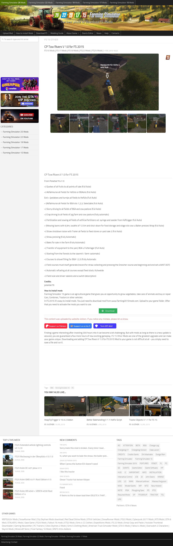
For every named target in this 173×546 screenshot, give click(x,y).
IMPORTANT (134, 472)
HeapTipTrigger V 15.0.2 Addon (58, 420)
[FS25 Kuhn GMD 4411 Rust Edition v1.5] (8, 483)
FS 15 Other (51, 39)
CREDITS (121, 454)
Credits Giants (133, 454)
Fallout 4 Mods (138, 526)
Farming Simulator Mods (13, 2)
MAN (131, 481)
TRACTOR (154, 495)
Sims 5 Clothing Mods (77, 526)
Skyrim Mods (8, 529)
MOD (120, 486)
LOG (119, 481)
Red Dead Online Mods (75, 519)
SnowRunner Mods (110, 519)
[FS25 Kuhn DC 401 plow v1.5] (8, 471)
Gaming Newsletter (23, 526)
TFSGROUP (142, 495)
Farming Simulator (125, 459)
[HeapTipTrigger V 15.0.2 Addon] (65, 406)
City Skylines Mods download (50, 519)
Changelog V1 (123, 450)
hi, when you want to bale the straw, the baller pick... (84, 456)
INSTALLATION (155, 472)
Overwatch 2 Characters (157, 526)
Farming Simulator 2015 (127, 463)
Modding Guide (57, 33)
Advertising (5, 542)
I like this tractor (67, 471)
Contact (14, 542)
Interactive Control (125, 477)
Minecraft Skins (22, 529)
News (99, 33)
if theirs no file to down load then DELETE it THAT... (83, 495)
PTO (154, 490)
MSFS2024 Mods (10, 519)
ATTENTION (128, 445)
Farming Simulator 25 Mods (11, 536)
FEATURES (144, 463)
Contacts (115, 33)
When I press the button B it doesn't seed (79, 464)
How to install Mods (24, 33)
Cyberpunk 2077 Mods (143, 519)
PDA (127, 490)
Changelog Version (139, 450)
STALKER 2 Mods (15, 522)
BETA (138, 445)
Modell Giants (130, 486)
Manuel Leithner (142, 481)
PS (148, 490)
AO (119, 445)
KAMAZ (161, 477)
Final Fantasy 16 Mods (41, 529)
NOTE (120, 490)
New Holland (156, 486)
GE (119, 468)
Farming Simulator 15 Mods (15, 152)
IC (125, 472)
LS (125, 481)
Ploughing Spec (138, 490)
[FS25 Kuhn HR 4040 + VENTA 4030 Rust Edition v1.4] (8, 494)
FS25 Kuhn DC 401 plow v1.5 (28, 468)
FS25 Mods (41, 522)
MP (140, 486)
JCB (136, 477)
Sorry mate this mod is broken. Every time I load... (82, 448)
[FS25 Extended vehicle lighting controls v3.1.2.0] (8, 448)
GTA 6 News (131, 505)
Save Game (30, 522)
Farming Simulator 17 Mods (15, 147)
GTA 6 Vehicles (94, 519)
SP (134, 495)
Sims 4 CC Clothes (84, 522)
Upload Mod (8, 33)
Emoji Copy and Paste (134, 522)
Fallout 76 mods (55, 522)
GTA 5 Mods (124, 526)
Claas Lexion (154, 450)
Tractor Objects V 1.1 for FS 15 (143, 420)
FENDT (154, 463)
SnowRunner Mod (27, 519)
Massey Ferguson (159, 481)
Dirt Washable (147, 454)
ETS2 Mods (69, 522)
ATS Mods (159, 519)
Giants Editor (87, 33)
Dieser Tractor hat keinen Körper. (75, 479)
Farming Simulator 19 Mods (15, 142)
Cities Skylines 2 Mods (55, 526)
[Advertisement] (108, 153)
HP (162, 468)
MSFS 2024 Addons (62, 529)
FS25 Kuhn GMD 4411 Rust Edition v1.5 (33, 479)
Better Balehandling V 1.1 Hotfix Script (104, 420)
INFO (144, 472)
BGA (52, 388)
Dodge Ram (160, 454)
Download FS (41, 33)
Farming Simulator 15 (62, 388)
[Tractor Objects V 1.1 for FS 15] (150, 406)
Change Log (154, 445)
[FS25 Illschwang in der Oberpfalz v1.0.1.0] (8, 460)
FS (72, 388)
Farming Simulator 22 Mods (15, 137)
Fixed (62, 487)
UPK (119, 499)
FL (161, 463)
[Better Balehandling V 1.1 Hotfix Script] (108, 406)
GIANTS (126, 468)
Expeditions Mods (102, 522)
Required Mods (124, 495)
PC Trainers (39, 526)
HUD (120, 472)
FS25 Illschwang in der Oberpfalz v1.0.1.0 (34, 456)
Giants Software (151, 468)
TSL (162, 495)
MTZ (146, 486)
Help (106, 33)
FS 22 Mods (117, 522)
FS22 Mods (126, 519)
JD (142, 477)
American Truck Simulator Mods (103, 526)
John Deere (150, 477)
